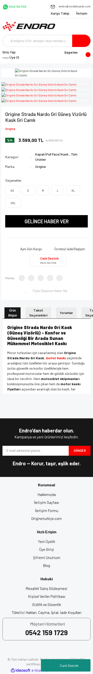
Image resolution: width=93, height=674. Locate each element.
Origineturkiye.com (46, 518)
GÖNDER (80, 450)
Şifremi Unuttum (46, 557)
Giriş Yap (9, 52)
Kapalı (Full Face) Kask (51, 154)
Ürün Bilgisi (12, 312)
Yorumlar (66, 313)
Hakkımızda (46, 494)
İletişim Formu (46, 510)
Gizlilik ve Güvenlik (46, 604)
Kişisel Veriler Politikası (46, 596)
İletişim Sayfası (46, 502)
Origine (10, 129)
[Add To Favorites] (27, 291)
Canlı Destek (69, 665)
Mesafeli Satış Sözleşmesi (46, 588)
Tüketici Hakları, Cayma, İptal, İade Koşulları (46, 612)
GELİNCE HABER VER (47, 221)
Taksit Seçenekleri (38, 312)
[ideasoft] (21, 670)
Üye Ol (10, 57)
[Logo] (28, 26)
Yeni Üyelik (46, 541)
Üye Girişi (46, 549)
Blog (46, 565)
